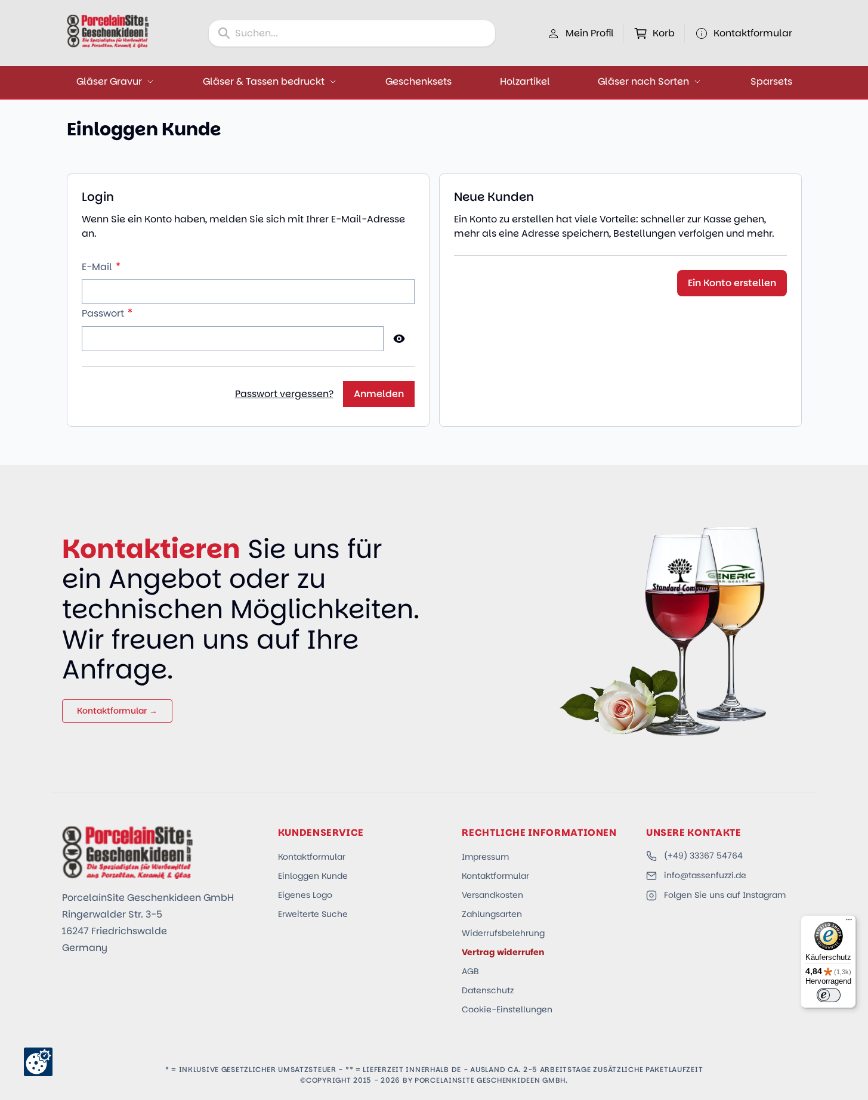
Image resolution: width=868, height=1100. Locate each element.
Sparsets (771, 81)
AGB (470, 971)
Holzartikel (525, 81)
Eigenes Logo (305, 895)
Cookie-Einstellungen (507, 1009)
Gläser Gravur (109, 81)
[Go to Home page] (108, 31)
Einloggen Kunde (313, 876)
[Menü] (849, 922)
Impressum (485, 857)
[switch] (829, 995)
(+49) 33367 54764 (703, 856)
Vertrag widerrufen (503, 952)
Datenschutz (488, 990)
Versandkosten (492, 895)
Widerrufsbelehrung (503, 933)
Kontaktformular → (117, 711)
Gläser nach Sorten (643, 81)
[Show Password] (399, 339)
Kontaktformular (311, 857)
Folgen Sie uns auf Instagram (725, 895)
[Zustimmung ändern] (38, 1062)
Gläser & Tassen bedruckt (264, 81)
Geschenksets (418, 81)
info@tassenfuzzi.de (705, 875)
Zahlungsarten (492, 914)
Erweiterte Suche (313, 914)
